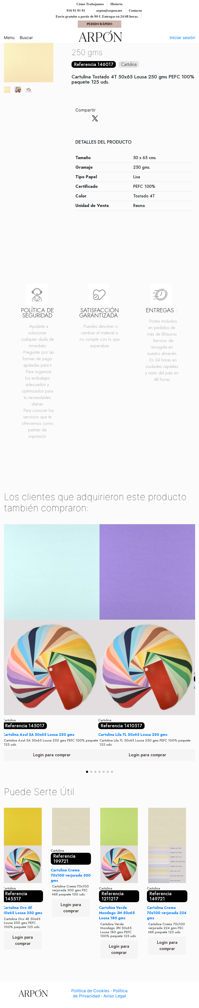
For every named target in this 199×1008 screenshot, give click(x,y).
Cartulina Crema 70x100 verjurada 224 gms (166, 913)
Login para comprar (51, 755)
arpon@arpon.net (108, 10)
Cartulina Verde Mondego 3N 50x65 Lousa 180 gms (117, 913)
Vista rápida (51, 713)
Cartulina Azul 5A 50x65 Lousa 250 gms (38, 734)
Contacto (135, 10)
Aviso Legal (114, 995)
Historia (116, 4)
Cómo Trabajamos (90, 4)
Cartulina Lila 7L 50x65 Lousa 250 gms (132, 734)
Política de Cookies (90, 990)
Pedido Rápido (99, 24)
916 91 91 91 (75, 10)
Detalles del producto (103, 142)
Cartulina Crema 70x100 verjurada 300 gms (71, 875)
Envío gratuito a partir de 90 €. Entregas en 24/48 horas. (97, 16)
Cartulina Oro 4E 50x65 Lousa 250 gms (22, 910)
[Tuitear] (95, 118)
